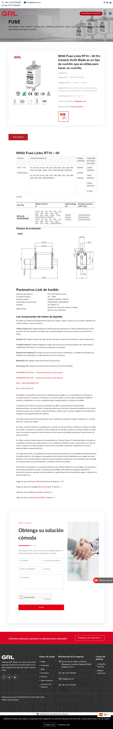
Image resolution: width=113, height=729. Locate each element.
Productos (45, 665)
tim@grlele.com (80, 101)
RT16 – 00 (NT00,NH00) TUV (27, 383)
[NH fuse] (63, 116)
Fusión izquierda (77, 107)
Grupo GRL (34, 481)
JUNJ (42, 697)
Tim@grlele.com (34, 3)
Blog (42, 669)
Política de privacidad (10, 700)
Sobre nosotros (47, 680)
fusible (20, 395)
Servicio (44, 677)
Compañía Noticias (101, 665)
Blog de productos (101, 672)
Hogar (43, 662)
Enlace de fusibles (44, 487)
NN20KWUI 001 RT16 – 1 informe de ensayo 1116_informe (39, 372)
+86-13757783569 (12, 3)
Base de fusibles (36, 492)
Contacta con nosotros (46, 685)
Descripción (18, 137)
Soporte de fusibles (37, 497)
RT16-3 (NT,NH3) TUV (25, 388)
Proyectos (45, 673)
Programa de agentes (91, 13)
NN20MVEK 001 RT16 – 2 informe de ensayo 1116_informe (39, 378)
